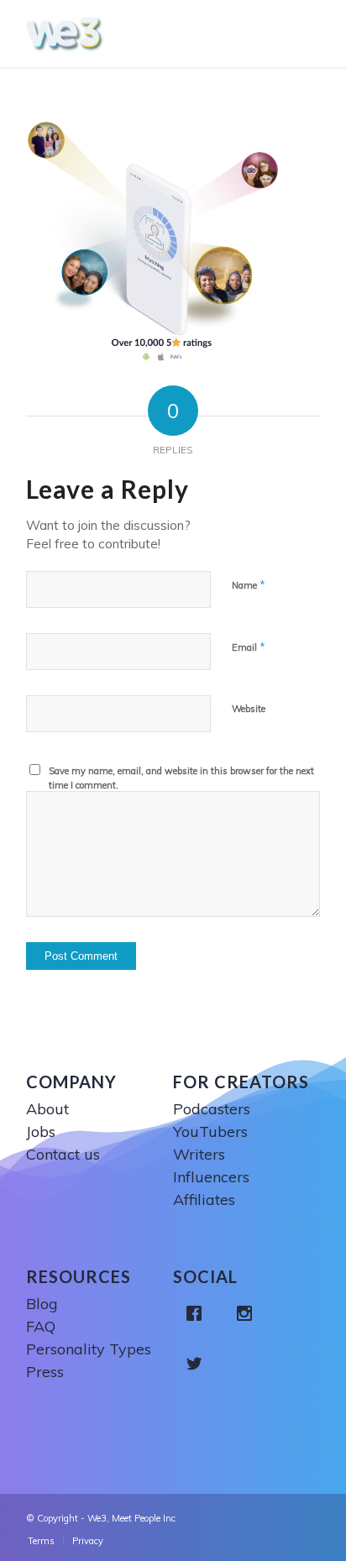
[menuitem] (41, 1541)
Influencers (211, 1176)
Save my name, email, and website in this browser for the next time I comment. (181, 778)
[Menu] (311, 33)
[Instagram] (248, 1313)
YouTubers (210, 1131)
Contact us (63, 1154)
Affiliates (204, 1199)
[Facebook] (198, 1313)
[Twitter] (198, 1364)
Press (45, 1371)
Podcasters (211, 1108)
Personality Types (88, 1349)
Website (248, 709)
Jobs (40, 1131)
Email (248, 646)
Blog (42, 1303)
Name (248, 584)
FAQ (40, 1326)
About (47, 1108)
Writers (199, 1154)
